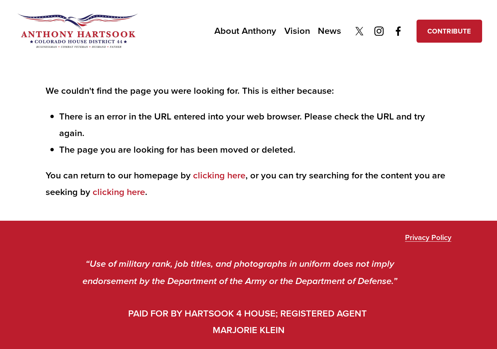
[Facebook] (398, 31)
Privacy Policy (428, 237)
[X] (359, 31)
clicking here (219, 175)
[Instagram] (379, 31)
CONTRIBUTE (449, 31)
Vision (297, 30)
